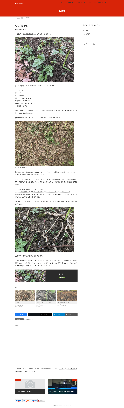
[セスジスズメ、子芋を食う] (46, 295)
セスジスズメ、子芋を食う (44, 302)
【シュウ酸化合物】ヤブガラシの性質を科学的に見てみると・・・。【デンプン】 (43, 192)
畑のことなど (31, 319)
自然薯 (17, 302)
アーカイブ (86, 30)
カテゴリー (86, 40)
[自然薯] (25, 295)
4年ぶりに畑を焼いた (63, 302)
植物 (25, 319)
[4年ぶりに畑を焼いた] (67, 295)
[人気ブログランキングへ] (41, 401)
